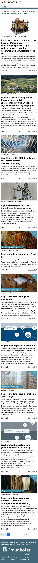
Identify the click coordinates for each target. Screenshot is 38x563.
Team (18, 544)
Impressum (5, 542)
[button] (23, 534)
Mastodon (24, 542)
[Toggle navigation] (4, 6)
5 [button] (20, 534)
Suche (27, 544)
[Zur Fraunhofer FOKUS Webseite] (16, 550)
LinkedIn (33, 542)
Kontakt (12, 544)
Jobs (22, 544)
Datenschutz (14, 542)
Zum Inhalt (32, 71)
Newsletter (5, 544)
